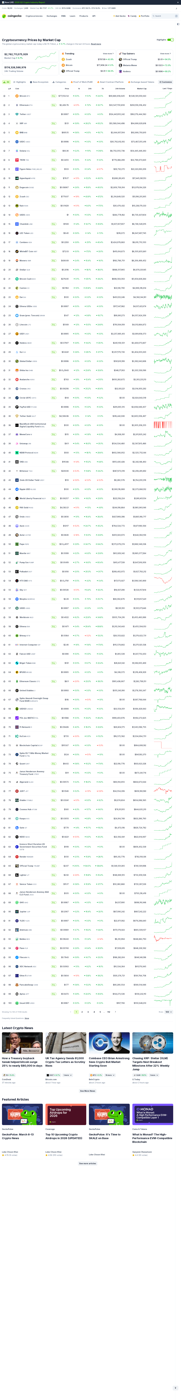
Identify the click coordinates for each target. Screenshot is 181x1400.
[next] (115, 1012)
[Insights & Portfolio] (178, 24)
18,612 (9, 8)
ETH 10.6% (96, 8)
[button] (87, 1091)
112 (108, 1012)
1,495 (26, 8)
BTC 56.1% (86, 8)
